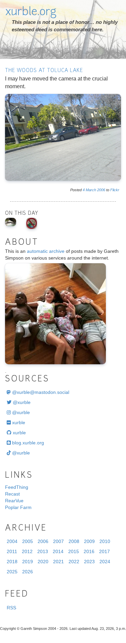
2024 (104, 561)
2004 (12, 541)
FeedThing (16, 487)
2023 (89, 561)
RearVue (14, 500)
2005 (27, 541)
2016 (89, 551)
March (91, 190)
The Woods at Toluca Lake (44, 70)
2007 (58, 541)
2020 (43, 561)
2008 (74, 541)
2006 (101, 190)
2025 (12, 571)
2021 (58, 561)
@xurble (21, 402)
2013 (42, 551)
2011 (12, 551)
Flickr (114, 190)
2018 (12, 561)
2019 (27, 561)
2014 (58, 551)
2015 (73, 551)
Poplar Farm (18, 507)
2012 (27, 551)
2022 (74, 561)
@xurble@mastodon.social (40, 392)
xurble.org (30, 12)
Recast (12, 494)
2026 (27, 571)
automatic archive (46, 251)
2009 (89, 541)
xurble (18, 422)
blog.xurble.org (27, 442)
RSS (11, 607)
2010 (104, 541)
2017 (104, 551)
